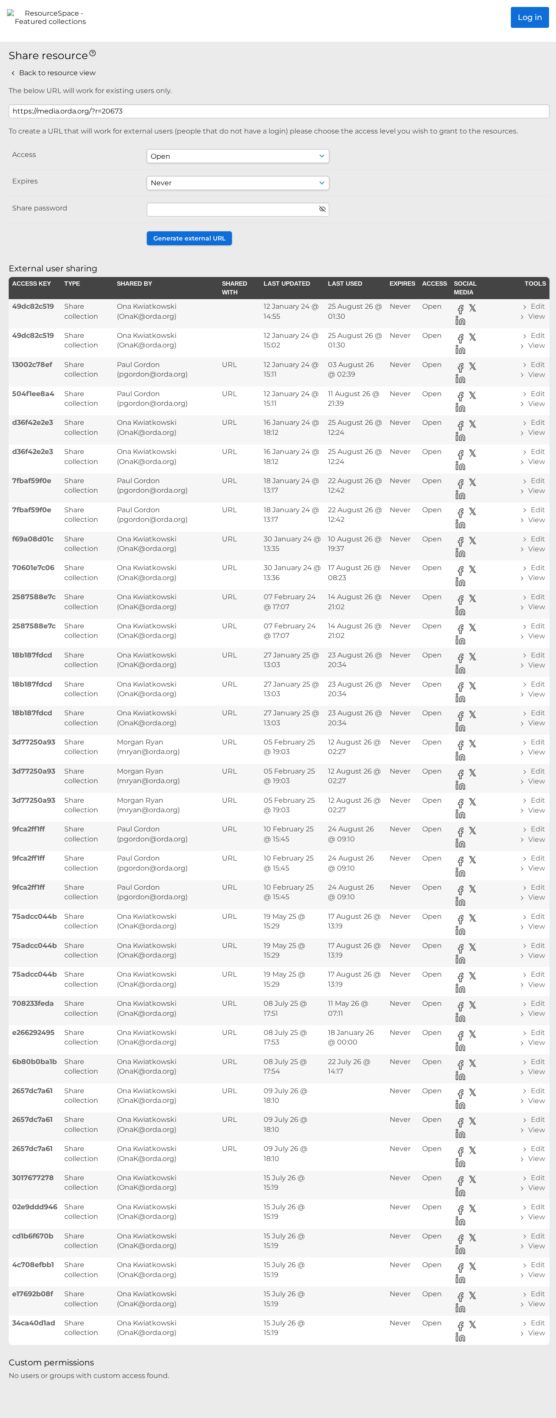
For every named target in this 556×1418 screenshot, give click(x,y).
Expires (25, 181)
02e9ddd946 (34, 1207)
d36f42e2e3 (32, 422)
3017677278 (33, 1178)
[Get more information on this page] (92, 52)
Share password (39, 208)
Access (24, 154)
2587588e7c (34, 597)
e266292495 (33, 1032)
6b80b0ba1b (34, 1062)
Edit (537, 306)
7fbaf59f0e (31, 481)
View (535, 316)
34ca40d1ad (33, 1323)
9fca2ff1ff (28, 829)
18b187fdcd (32, 655)
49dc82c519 (33, 306)
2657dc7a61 (32, 1091)
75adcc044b (34, 916)
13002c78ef (32, 364)
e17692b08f (32, 1294)
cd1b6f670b (32, 1236)
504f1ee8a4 (33, 394)
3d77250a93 (33, 742)
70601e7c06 (33, 568)
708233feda (33, 1003)
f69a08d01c (32, 539)
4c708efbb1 (33, 1265)
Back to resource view (56, 73)
